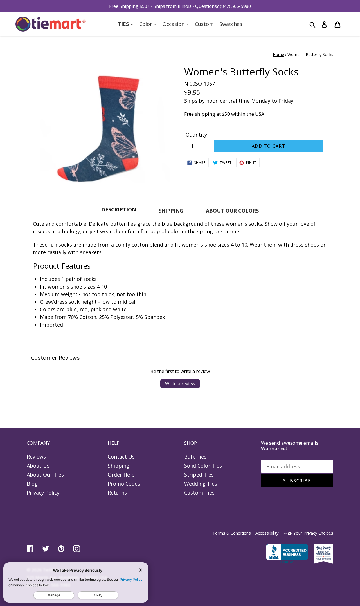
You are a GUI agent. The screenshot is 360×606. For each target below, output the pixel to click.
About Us (38, 465)
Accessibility (267, 533)
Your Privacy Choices (312, 533)
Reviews (36, 456)
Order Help (121, 474)
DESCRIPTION (118, 209)
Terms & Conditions (231, 533)
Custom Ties (199, 492)
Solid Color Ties (203, 465)
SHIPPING (171, 210)
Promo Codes (124, 483)
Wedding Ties (200, 483)
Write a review (180, 384)
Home (278, 54)
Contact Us (121, 456)
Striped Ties (199, 474)
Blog (32, 483)
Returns (117, 492)
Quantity (196, 134)
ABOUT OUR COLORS (232, 210)
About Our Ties (45, 474)
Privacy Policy (43, 492)
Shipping (118, 465)
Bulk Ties (195, 456)
